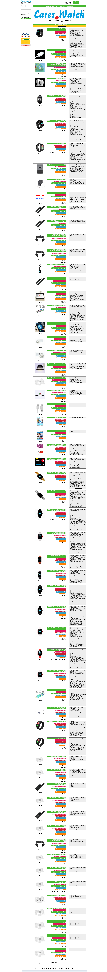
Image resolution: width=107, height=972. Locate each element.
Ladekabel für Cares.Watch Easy (58, 895)
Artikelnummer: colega (61, 80)
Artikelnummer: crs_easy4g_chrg (59, 379)
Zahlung (22, 31)
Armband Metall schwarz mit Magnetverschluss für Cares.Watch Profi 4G (57, 235)
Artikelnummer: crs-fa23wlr (60, 652)
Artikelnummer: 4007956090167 (59, 209)
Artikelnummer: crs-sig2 (61, 307)
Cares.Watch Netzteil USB (60, 179)
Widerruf (22, 26)
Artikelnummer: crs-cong (61, 461)
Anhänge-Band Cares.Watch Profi (58, 264)
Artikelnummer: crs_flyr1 (61, 419)
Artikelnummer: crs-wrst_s (60, 772)
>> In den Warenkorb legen (60, 57)
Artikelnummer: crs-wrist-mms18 (59, 843)
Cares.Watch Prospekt (60, 417)
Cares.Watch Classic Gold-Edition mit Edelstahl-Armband (57, 473)
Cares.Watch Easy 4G (61, 143)
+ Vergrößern (40, 39)
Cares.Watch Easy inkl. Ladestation (57, 721)
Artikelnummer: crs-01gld (61, 475)
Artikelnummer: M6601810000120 (59, 814)
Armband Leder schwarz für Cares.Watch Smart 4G (59, 278)
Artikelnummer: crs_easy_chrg (59, 897)
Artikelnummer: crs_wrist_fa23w (59, 938)
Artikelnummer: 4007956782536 (59, 281)
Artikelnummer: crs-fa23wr (60, 630)
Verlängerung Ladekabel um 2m (58, 404)
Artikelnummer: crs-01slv (61, 493)
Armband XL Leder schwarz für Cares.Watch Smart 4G (58, 221)
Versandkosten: (61, 35)
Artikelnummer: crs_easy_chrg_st (59, 392)
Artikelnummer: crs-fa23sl (60, 609)
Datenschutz (23, 27)
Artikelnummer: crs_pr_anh (60, 266)
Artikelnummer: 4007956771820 (59, 223)
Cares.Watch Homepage (25, 5)
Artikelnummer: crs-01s (61, 573)
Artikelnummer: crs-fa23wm (60, 535)
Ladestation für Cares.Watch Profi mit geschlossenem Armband (57, 364)
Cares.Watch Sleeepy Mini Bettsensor (57, 50)
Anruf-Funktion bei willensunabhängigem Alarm (59, 323)
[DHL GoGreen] (26, 43)
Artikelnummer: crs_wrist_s (60, 884)
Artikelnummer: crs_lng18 (61, 406)
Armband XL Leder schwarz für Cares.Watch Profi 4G (58, 207)
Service (22, 22)
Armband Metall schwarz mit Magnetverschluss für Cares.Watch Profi (57, 840)
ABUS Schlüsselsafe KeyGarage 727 (57, 164)
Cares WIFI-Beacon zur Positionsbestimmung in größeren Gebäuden (58, 64)
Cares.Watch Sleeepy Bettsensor (58, 756)
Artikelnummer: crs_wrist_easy (59, 910)
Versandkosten (24, 30)
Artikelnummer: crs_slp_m (60, 52)
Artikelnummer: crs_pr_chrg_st (59, 366)
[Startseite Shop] (26, 9)
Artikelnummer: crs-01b (61, 558)
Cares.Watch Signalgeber (60, 689)
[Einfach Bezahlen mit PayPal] (26, 37)
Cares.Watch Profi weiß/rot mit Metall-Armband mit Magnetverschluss (57, 533)
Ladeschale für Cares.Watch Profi (58, 336)
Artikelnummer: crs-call (61, 326)
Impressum (23, 28)
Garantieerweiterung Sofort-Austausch (57, 193)
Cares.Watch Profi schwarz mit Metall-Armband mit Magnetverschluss (57, 510)
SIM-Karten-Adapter (61, 949)
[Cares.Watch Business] (26, 12)
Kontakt (22, 21)
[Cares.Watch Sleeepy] (26, 13)
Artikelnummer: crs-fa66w (60, 123)
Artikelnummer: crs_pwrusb (60, 181)
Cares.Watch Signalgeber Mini (59, 305)
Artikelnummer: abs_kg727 (60, 166)
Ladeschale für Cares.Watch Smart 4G (57, 350)
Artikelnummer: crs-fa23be (60, 512)
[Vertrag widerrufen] (26, 46)
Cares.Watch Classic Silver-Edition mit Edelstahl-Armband (57, 491)
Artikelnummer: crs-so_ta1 (60, 194)
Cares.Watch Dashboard (60, 292)
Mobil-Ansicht (23, 6)
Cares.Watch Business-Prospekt (58, 430)
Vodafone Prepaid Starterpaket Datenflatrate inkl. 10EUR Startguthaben (56, 445)
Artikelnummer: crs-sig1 (61, 691)
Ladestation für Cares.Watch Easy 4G (57, 377)
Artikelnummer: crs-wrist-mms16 (59, 238)
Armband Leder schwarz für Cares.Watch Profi (59, 784)
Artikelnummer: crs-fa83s (61, 31)
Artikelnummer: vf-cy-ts (61, 447)
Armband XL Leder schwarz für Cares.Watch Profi (58, 812)
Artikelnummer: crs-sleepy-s (60, 758)
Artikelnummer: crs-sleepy (60, 710)
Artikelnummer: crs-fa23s (61, 588)
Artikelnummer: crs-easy (61, 740)
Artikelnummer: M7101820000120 (59, 828)
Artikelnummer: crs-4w (61, 98)
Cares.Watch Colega (61, 78)
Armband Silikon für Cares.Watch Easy (57, 908)
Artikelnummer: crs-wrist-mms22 (59, 253)
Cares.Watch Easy (61, 738)
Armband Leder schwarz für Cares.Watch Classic (59, 882)
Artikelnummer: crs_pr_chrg (60, 338)
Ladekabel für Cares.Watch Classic (58, 854)
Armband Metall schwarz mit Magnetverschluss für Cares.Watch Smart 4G (57, 250)
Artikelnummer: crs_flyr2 (61, 432)
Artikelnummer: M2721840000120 (59, 800)
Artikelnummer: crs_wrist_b (60, 870)
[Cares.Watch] (26, 11)
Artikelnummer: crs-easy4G (60, 145)
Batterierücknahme (24, 29)
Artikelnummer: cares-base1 (60, 67)
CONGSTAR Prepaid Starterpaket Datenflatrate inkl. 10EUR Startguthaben (56, 459)
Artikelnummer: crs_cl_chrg (60, 856)
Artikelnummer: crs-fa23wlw (60, 673)
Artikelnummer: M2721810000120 (59, 786)
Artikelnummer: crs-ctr (61, 293)
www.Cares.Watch (60, 21)
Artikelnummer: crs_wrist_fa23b (59, 924)
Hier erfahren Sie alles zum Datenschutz (76, 970)
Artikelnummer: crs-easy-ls (60, 723)
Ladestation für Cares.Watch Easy (58, 390)
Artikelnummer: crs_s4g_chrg (60, 352)
